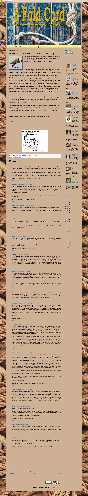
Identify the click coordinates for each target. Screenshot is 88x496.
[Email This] (31, 155)
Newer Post (11, 473)
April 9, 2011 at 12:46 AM (25, 437)
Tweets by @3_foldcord (70, 59)
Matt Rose (14, 165)
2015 (67, 212)
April (67, 239)
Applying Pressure (75, 143)
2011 (67, 221)
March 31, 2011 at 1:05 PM (27, 352)
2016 (67, 210)
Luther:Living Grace (16, 184)
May (67, 237)
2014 (67, 215)
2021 (67, 200)
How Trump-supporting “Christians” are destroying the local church (75, 181)
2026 (67, 195)
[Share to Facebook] (35, 155)
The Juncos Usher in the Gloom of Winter (75, 106)
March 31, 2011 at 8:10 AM (24, 271)
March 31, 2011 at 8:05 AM (22, 254)
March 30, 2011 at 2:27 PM (22, 165)
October (68, 227)
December (68, 223)
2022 (67, 197)
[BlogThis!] (33, 155)
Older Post (58, 473)
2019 (67, 204)
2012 (67, 219)
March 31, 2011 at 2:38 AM (25, 218)
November (68, 225)
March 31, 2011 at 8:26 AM (26, 291)
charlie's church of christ (17, 205)
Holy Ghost (14, 157)
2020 (67, 202)
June (67, 235)
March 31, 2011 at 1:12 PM (27, 389)
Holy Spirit (19, 157)
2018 (67, 206)
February (68, 243)
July (67, 233)
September (68, 229)
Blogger (53, 487)
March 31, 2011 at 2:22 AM (28, 205)
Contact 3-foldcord (33, 47)
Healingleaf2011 (15, 271)
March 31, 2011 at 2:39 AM (25, 236)
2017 (67, 208)
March (67, 241)
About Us (15, 47)
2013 (67, 217)
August (67, 231)
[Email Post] (29, 155)
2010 (67, 247)
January (67, 245)
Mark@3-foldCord (15, 218)
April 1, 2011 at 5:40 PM (25, 406)
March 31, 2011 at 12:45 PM (27, 324)
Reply (13, 180)
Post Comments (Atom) (20, 476)
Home (9, 47)
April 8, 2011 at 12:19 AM (24, 424)
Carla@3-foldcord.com (16, 303)
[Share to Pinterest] (36, 155)
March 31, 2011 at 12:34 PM (27, 303)
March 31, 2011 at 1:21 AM (26, 184)
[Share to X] (34, 155)
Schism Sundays (23, 47)
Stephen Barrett (15, 424)
